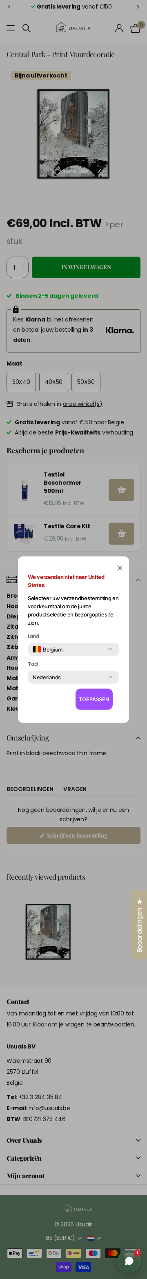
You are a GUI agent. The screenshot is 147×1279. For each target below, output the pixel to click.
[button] (120, 567)
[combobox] (47, 649)
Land (33, 636)
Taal (33, 664)
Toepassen (94, 699)
